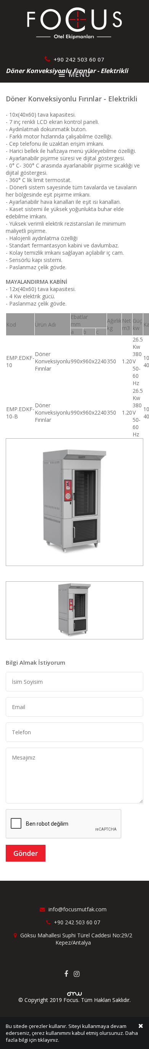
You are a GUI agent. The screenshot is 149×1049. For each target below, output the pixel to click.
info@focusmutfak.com (77, 909)
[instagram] (79, 973)
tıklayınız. (48, 1039)
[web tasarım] (74, 991)
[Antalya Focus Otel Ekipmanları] (74, 22)
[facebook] (69, 973)
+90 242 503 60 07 (78, 59)
